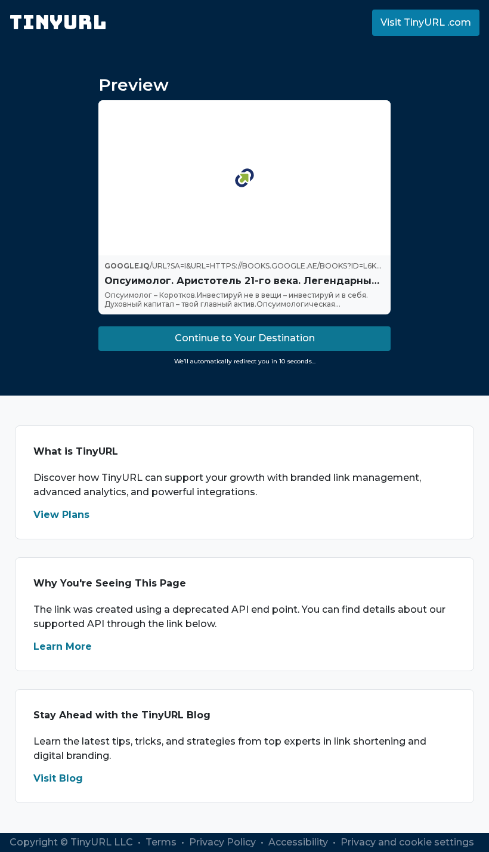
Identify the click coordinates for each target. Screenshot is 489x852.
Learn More (62, 646)
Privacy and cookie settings (407, 842)
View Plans (61, 514)
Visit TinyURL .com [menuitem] (425, 22)
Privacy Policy (223, 842)
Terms (162, 842)
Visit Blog (58, 778)
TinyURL (58, 22)
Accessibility (299, 842)
